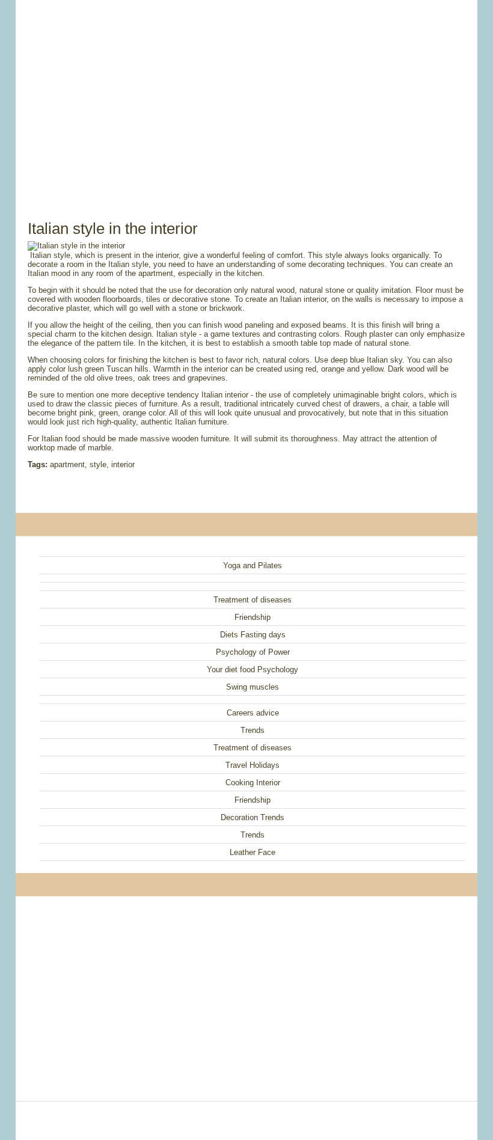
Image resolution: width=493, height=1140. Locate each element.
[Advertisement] (246, 96)
